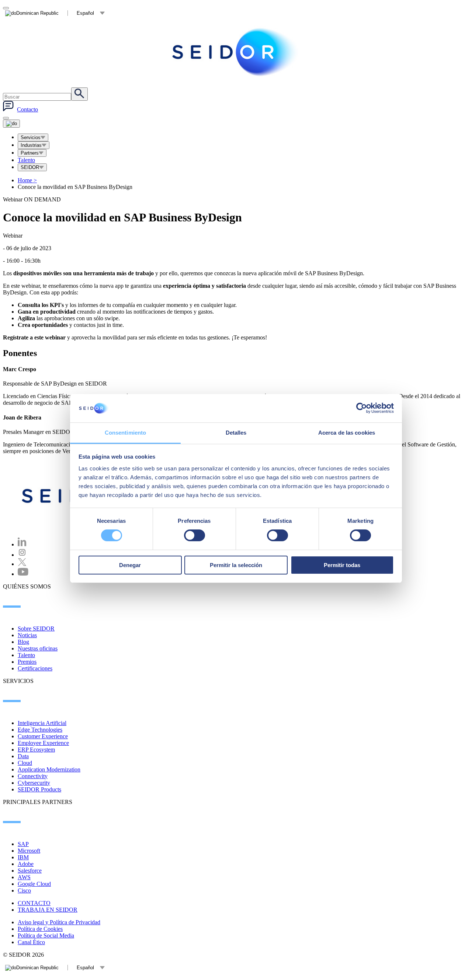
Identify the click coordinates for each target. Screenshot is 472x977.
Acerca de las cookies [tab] (346, 432)
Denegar (130, 565)
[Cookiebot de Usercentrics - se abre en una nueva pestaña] (361, 408)
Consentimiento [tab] (125, 432)
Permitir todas (342, 565)
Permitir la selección (236, 565)
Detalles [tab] (236, 432)
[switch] (194, 535)
